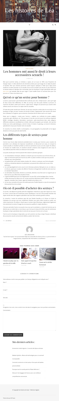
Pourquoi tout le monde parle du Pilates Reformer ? (25, 369)
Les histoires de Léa (29, 10)
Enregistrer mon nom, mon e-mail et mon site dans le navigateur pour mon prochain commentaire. (29, 307)
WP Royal (13, 398)
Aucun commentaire (51, 220)
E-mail (5, 290)
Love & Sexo (29, 68)
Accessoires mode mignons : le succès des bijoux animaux (27, 348)
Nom (5, 282)
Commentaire (6, 310)
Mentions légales (34, 390)
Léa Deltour (9, 220)
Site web (5, 297)
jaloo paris (6, 91)
